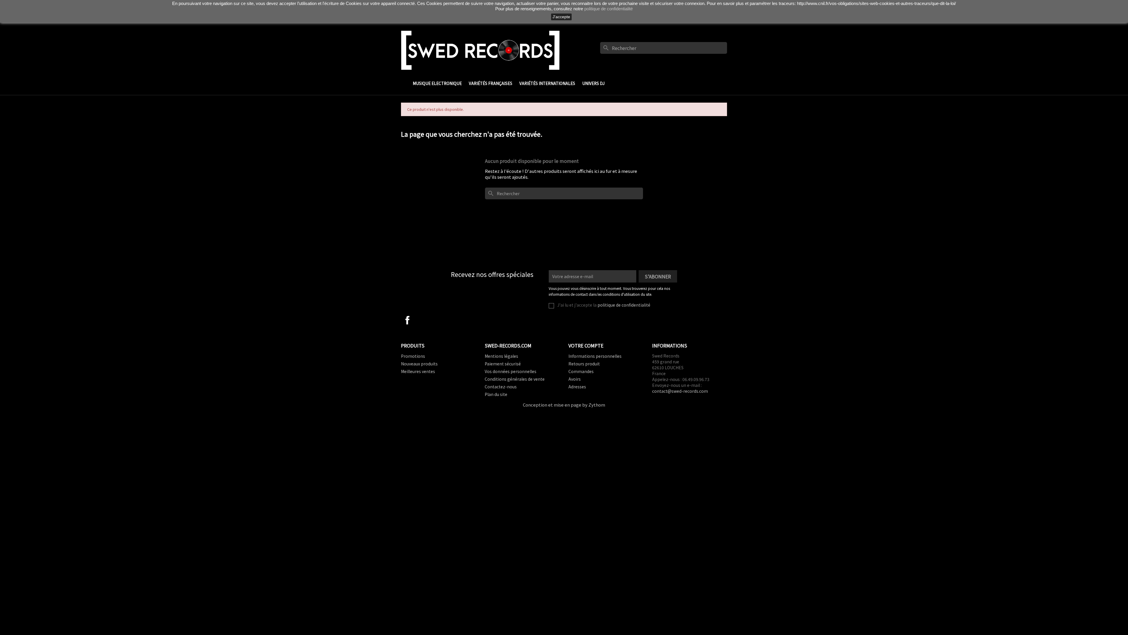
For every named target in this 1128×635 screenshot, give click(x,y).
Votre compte (585, 345)
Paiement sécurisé (503, 364)
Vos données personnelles (510, 371)
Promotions (413, 356)
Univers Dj (593, 83)
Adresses (577, 387)
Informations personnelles (595, 356)
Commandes (581, 371)
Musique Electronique (437, 83)
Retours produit (584, 364)
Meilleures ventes (418, 371)
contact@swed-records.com (680, 391)
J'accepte (561, 16)
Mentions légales (501, 356)
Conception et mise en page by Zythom (564, 405)
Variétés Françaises (490, 83)
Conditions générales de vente (515, 379)
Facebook (407, 320)
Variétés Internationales (547, 83)
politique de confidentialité (623, 305)
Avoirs (574, 379)
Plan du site (496, 394)
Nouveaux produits (419, 364)
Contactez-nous (501, 387)
